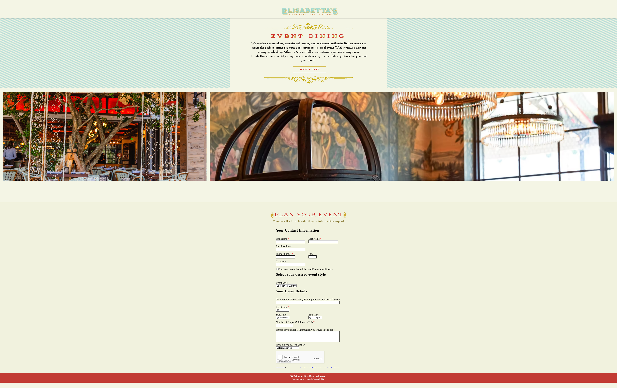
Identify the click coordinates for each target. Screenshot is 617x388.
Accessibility (318, 378)
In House (307, 378)
